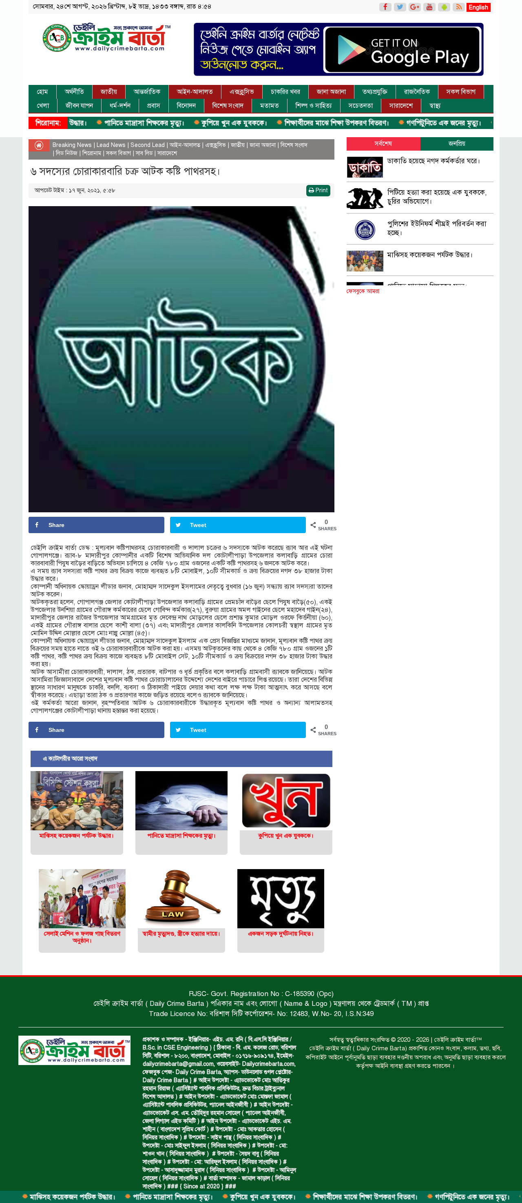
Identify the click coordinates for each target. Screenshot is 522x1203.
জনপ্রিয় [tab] (457, 144)
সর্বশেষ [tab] (383, 144)
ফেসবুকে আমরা (363, 291)
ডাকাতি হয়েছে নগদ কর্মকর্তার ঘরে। (433, 161)
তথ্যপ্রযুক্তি (375, 92)
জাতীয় (109, 92)
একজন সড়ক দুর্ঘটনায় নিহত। (281, 933)
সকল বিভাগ (461, 92)
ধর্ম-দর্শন (120, 106)
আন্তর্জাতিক (147, 92)
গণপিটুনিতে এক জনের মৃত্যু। (403, 123)
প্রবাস (153, 106)
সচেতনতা (361, 106)
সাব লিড (144, 153)
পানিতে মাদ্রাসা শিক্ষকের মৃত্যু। (104, 123)
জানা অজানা (331, 92)
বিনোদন (186, 106)
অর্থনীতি (74, 92)
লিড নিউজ (66, 153)
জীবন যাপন (79, 106)
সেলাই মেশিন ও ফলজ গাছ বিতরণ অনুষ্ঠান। (82, 937)
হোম (42, 92)
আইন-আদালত (195, 92)
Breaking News (72, 145)
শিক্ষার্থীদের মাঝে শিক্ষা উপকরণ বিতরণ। (296, 123)
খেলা (43, 106)
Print (321, 190)
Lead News (111, 145)
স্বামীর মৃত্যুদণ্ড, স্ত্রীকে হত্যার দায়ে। (181, 933)
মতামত (269, 106)
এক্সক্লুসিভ (242, 92)
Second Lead (147, 145)
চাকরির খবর (285, 92)
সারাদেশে (401, 106)
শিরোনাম (91, 153)
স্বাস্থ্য (435, 106)
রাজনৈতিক (417, 92)
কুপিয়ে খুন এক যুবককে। (194, 123)
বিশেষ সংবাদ (227, 106)
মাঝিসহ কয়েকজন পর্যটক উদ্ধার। (77, 835)
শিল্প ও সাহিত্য (314, 106)
